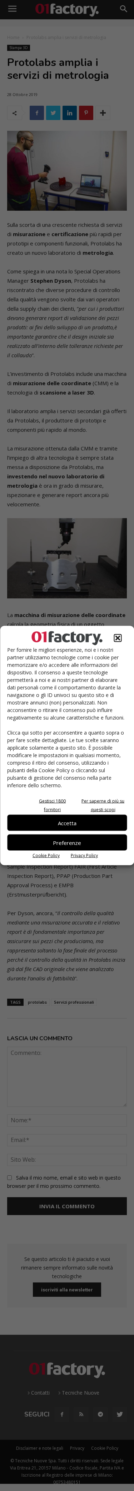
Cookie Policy (46, 855)
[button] (117, 638)
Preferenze (67, 842)
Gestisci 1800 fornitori (52, 805)
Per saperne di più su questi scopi (102, 805)
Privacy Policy (84, 855)
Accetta (67, 822)
